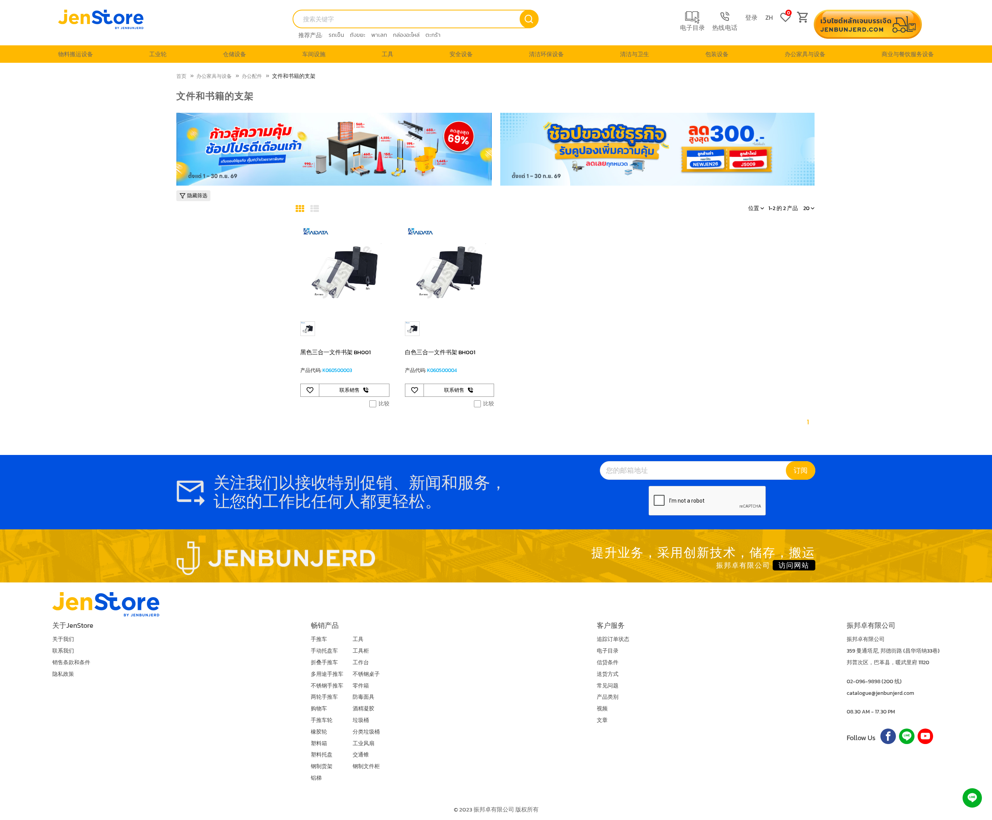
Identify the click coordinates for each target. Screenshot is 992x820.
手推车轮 (321, 720)
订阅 (801, 470)
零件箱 (361, 686)
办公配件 (252, 76)
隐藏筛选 (197, 195)
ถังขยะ (357, 34)
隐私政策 (63, 674)
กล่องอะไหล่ (406, 34)
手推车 (319, 639)
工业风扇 (363, 743)
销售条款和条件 (71, 662)
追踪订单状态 (613, 639)
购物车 (319, 709)
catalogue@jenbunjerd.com (880, 693)
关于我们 (63, 639)
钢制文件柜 (366, 766)
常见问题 (607, 686)
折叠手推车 (324, 662)
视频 (602, 709)
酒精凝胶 (363, 709)
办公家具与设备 (214, 76)
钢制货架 (321, 766)
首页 (181, 76)
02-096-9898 (863, 681)
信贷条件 (607, 662)
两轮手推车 (324, 697)
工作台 (361, 662)
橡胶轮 (319, 732)
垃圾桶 (361, 720)
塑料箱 (319, 743)
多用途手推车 (327, 674)
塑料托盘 (321, 755)
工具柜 (361, 651)
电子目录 (607, 651)
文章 (602, 720)
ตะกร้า (433, 34)
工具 (358, 639)
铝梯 (316, 778)
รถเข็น (336, 34)
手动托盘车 (324, 651)
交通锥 (361, 755)
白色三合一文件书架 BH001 (440, 352)
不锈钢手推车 (327, 686)
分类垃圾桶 (366, 732)
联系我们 (63, 651)
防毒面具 (363, 697)
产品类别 (607, 697)
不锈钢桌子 (366, 674)
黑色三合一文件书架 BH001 (335, 352)
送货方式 (607, 674)
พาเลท (379, 34)
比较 (384, 403)
